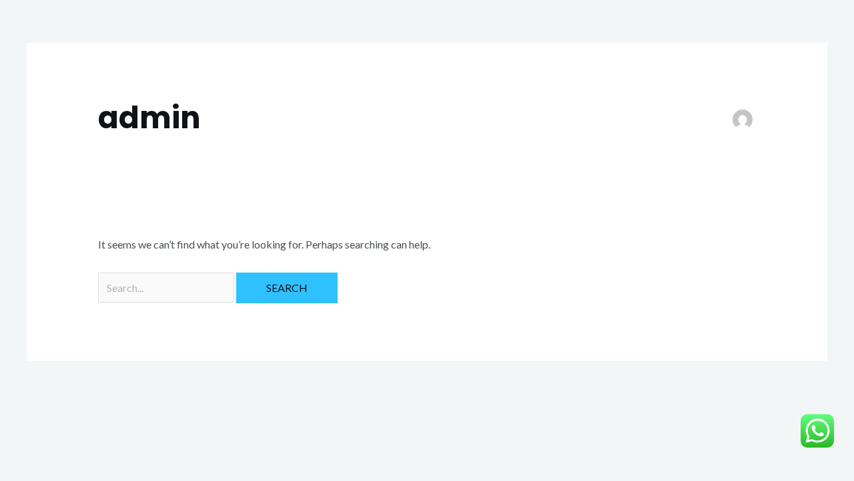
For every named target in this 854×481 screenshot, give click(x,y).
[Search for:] (167, 287)
